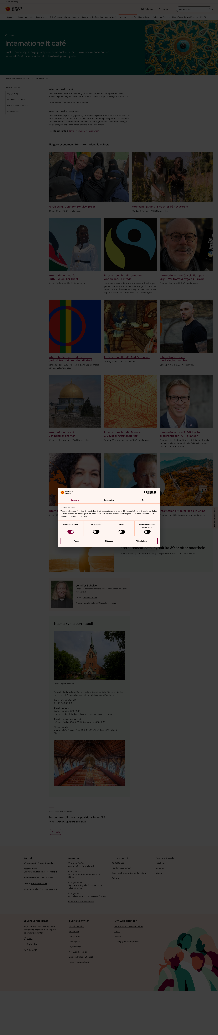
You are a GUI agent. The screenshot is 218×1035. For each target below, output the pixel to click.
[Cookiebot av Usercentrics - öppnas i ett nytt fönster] (148, 492)
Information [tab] (109, 500)
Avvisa (76, 541)
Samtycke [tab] (75, 500)
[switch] (96, 532)
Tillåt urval (109, 541)
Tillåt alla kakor (142, 541)
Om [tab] (143, 500)
